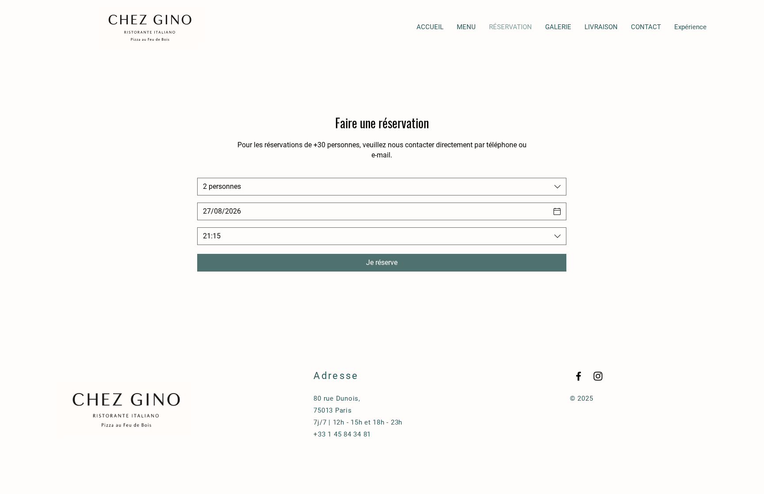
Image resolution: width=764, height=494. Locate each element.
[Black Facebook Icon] (578, 376)
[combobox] (381, 186)
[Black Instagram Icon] (598, 376)
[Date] (557, 211)
